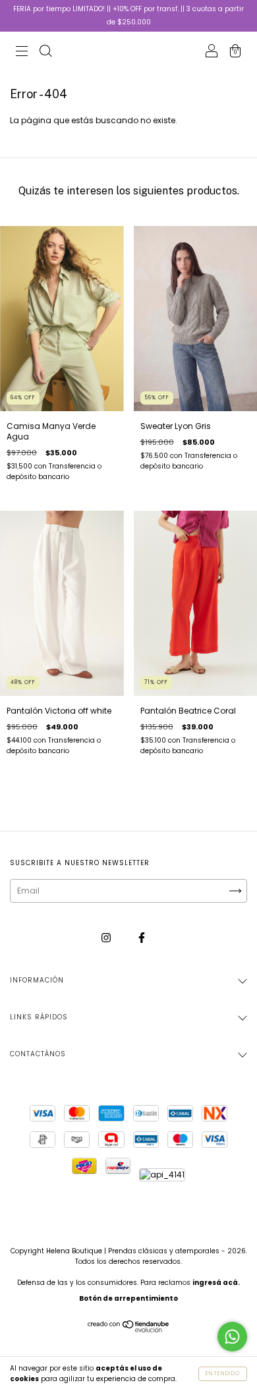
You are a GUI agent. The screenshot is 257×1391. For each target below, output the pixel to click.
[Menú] (21, 52)
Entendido (223, 1373)
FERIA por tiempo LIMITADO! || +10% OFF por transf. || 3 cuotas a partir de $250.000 (128, 15)
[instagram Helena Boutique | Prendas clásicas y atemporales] (107, 937)
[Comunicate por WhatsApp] (232, 1336)
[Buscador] (45, 52)
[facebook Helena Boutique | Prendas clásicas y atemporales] (142, 937)
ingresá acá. (216, 1283)
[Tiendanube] (129, 1330)
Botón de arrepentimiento (128, 1298)
